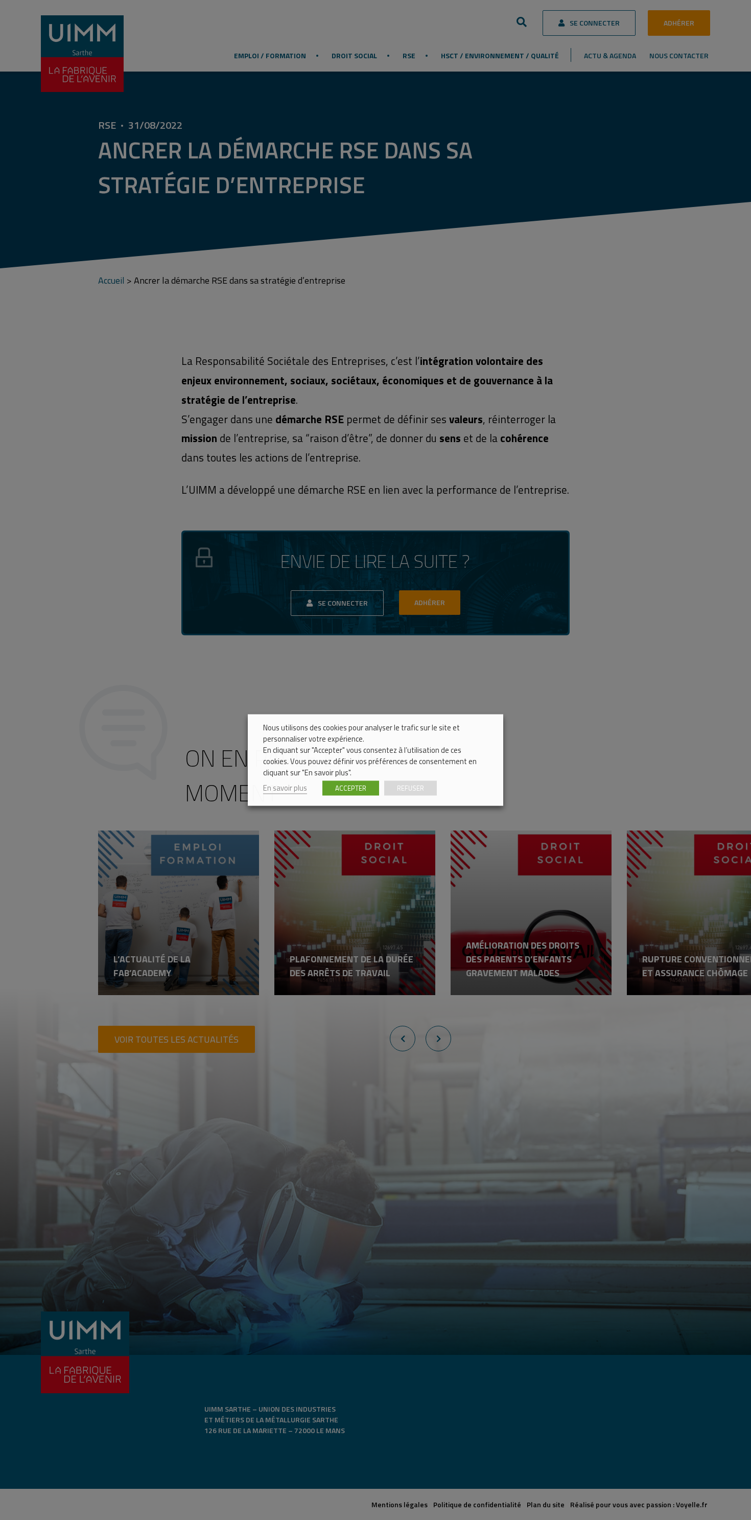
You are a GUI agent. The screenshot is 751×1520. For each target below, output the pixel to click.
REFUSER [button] (410, 788)
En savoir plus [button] (285, 788)
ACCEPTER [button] (350, 788)
